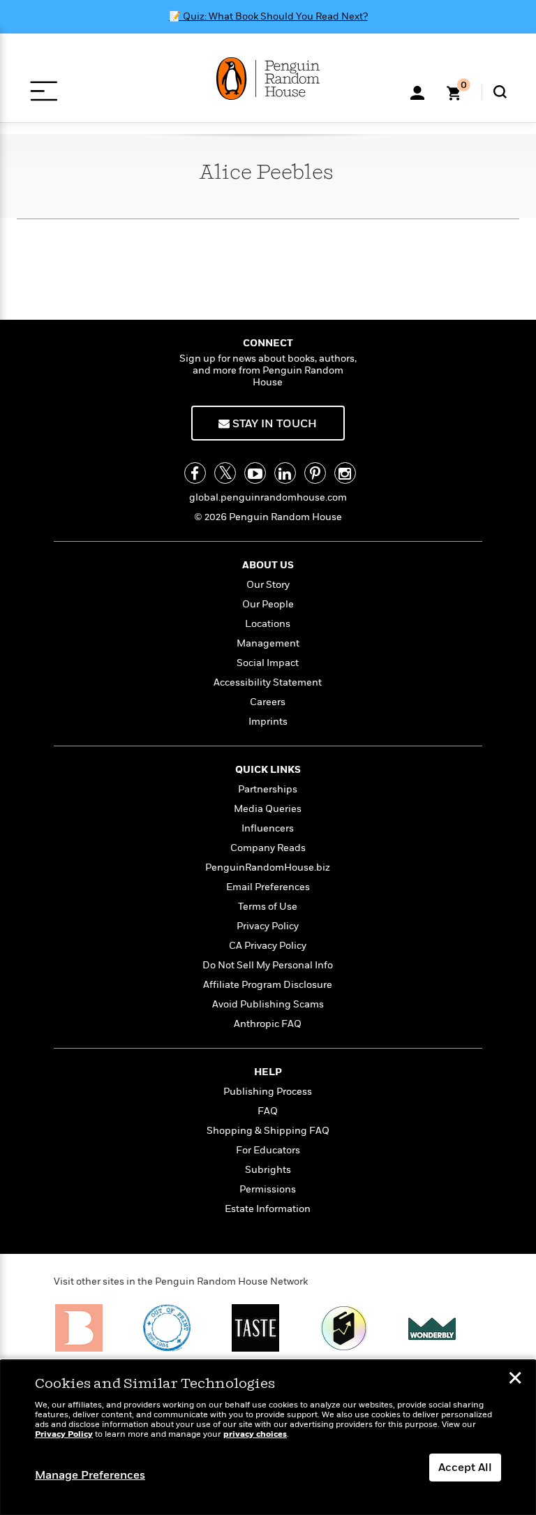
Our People (268, 604)
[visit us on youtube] (255, 473)
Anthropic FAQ (268, 1023)
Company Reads (268, 848)
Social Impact (268, 663)
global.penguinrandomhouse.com (268, 497)
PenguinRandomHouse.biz (267, 867)
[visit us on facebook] (195, 473)
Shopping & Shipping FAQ (268, 1130)
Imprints (268, 721)
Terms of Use (267, 906)
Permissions (267, 1189)
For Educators (268, 1150)
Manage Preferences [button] (90, 1475)
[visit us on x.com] (225, 473)
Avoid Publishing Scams (268, 1004)
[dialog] (268, 1437)
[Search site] (500, 91)
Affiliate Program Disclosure (267, 984)
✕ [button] (515, 1380)
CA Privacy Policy (267, 945)
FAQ (268, 1111)
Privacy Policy (268, 926)
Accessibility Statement (268, 682)
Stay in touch (273, 423)
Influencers (267, 828)
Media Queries (268, 808)
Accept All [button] (465, 1467)
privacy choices (255, 1434)
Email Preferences (268, 887)
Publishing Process (267, 1091)
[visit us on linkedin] (285, 473)
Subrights (268, 1169)
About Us (268, 565)
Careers (267, 702)
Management (268, 643)
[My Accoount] (417, 91)
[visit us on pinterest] (315, 473)
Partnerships (267, 789)
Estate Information (268, 1208)
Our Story (268, 584)
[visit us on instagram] (345, 473)
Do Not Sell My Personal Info (267, 965)
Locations (267, 623)
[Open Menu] (43, 91)
